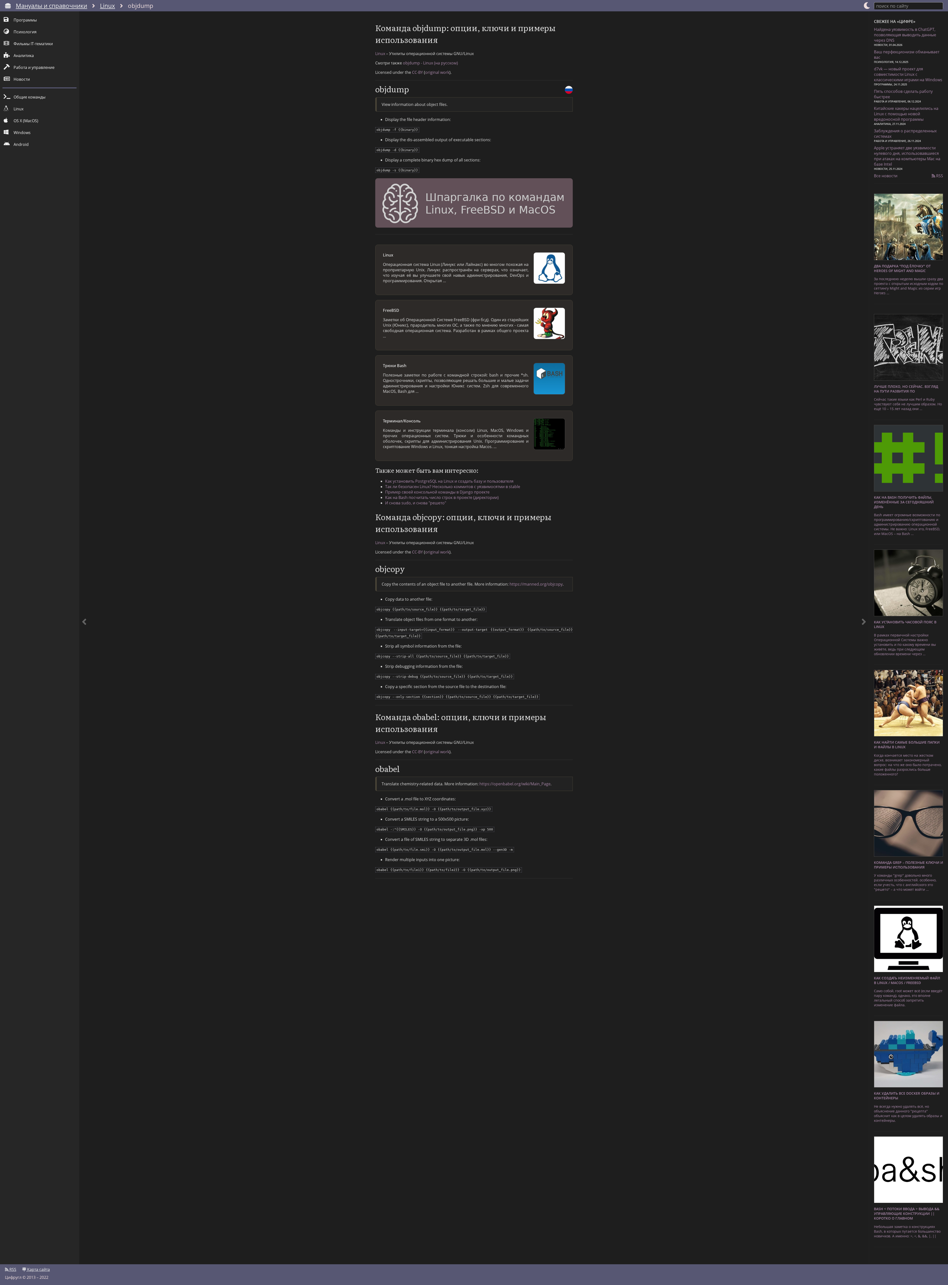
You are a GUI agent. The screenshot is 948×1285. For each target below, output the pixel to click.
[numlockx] (84, 638)
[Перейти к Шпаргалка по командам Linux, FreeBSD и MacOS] (474, 203)
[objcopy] (864, 638)
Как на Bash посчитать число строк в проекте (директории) (442, 497)
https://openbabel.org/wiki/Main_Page (515, 784)
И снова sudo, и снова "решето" (415, 503)
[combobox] (908, 5)
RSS (939, 175)
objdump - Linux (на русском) (430, 63)
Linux (107, 5)
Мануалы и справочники (51, 5)
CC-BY (417, 72)
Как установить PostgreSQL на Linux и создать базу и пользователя (449, 481)
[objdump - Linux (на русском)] (569, 90)
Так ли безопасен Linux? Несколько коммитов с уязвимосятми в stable (452, 486)
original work (437, 72)
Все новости (885, 175)
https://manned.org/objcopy (536, 584)
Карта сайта (38, 1269)
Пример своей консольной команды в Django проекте (437, 492)
